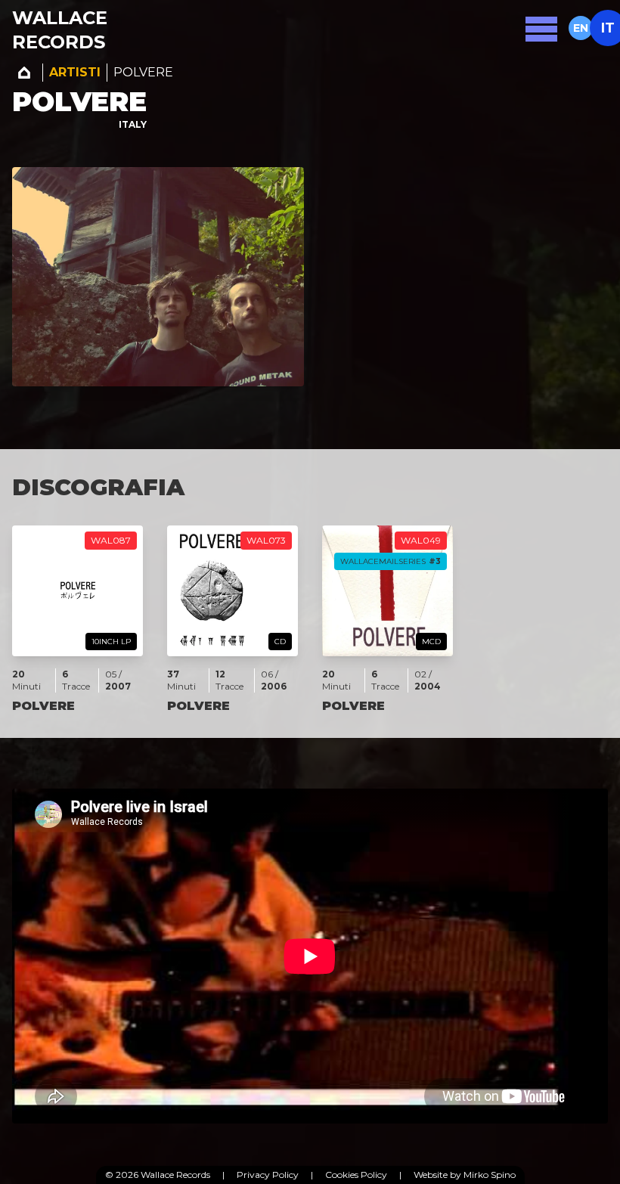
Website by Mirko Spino (465, 1174)
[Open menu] (541, 28)
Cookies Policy (356, 1174)
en (580, 28)
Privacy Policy (268, 1174)
